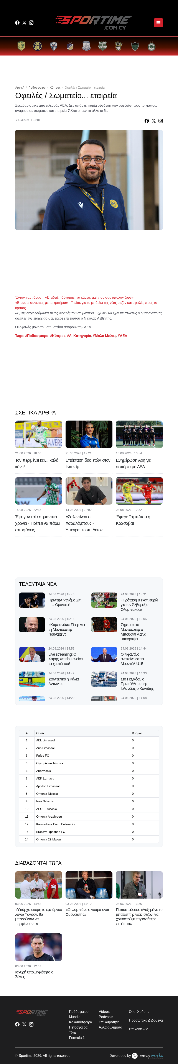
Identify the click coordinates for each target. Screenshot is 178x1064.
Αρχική (19, 87)
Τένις (73, 1032)
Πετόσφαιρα (78, 1027)
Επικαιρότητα (109, 1022)
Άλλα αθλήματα (110, 1027)
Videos (104, 1011)
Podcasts (106, 1017)
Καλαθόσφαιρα (80, 1022)
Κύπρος (55, 87)
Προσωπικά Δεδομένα (146, 1020)
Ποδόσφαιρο (37, 87)
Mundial (75, 1017)
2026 (37, 1055)
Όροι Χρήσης (139, 1011)
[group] (21, 46)
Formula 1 (76, 1038)
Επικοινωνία (138, 1029)
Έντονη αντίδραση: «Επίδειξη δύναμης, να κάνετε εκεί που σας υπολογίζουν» (74, 297)
